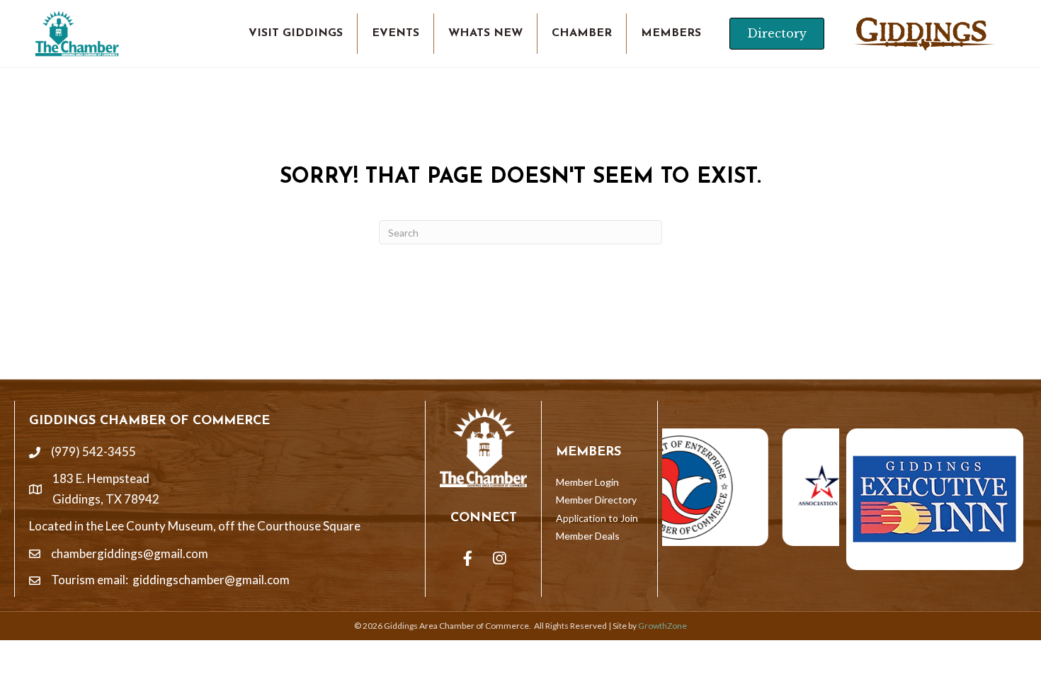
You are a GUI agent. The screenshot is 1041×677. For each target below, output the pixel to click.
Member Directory (596, 500)
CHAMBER (582, 33)
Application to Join (597, 518)
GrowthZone (662, 625)
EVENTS (395, 33)
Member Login (587, 482)
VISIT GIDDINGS (296, 33)
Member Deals (588, 536)
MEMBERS (671, 33)
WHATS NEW (485, 33)
